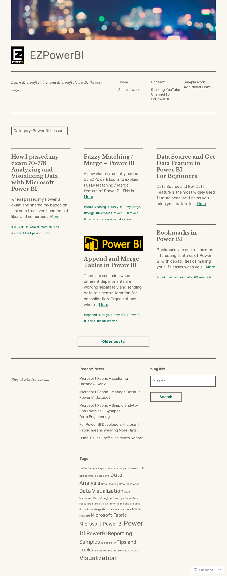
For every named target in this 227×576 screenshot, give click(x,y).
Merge (90, 213)
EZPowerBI (57, 55)
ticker (112, 542)
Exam (32, 227)
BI (142, 468)
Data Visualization (101, 491)
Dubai (128, 498)
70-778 (19, 227)
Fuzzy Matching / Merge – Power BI (109, 160)
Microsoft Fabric (109, 515)
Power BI (20, 233)
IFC (104, 509)
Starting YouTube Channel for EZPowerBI (165, 94)
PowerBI (134, 315)
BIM (81, 475)
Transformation (97, 219)
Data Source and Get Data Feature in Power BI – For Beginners (186, 166)
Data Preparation (129, 484)
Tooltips (98, 550)
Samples (89, 542)
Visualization (121, 219)
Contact (158, 82)
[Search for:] (183, 381)
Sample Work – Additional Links (197, 84)
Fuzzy (114, 207)
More (54, 216)
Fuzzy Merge (131, 207)
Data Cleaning (96, 207)
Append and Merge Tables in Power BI (111, 262)
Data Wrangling (102, 498)
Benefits (135, 468)
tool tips (107, 550)
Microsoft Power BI (111, 213)
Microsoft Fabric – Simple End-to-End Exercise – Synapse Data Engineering (109, 411)
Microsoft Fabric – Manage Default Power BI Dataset (109, 395)
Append (91, 315)
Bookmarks (184, 277)
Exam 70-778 (49, 227)
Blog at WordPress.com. (30, 379)
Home (123, 82)
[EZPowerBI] (113, 20)
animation (113, 468)
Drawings (118, 498)
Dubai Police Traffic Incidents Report (111, 438)
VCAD (134, 550)
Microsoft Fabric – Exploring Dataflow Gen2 (103, 381)
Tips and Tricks (40, 233)
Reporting (120, 533)
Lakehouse (113, 509)
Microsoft (84, 515)
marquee (125, 509)
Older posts (113, 341)
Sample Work (128, 90)
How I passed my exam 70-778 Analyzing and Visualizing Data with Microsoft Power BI (35, 173)
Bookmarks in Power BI (177, 235)
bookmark (166, 277)
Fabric (136, 503)
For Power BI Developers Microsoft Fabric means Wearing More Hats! (109, 427)
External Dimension (121, 503)
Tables (90, 321)
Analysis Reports (97, 468)
